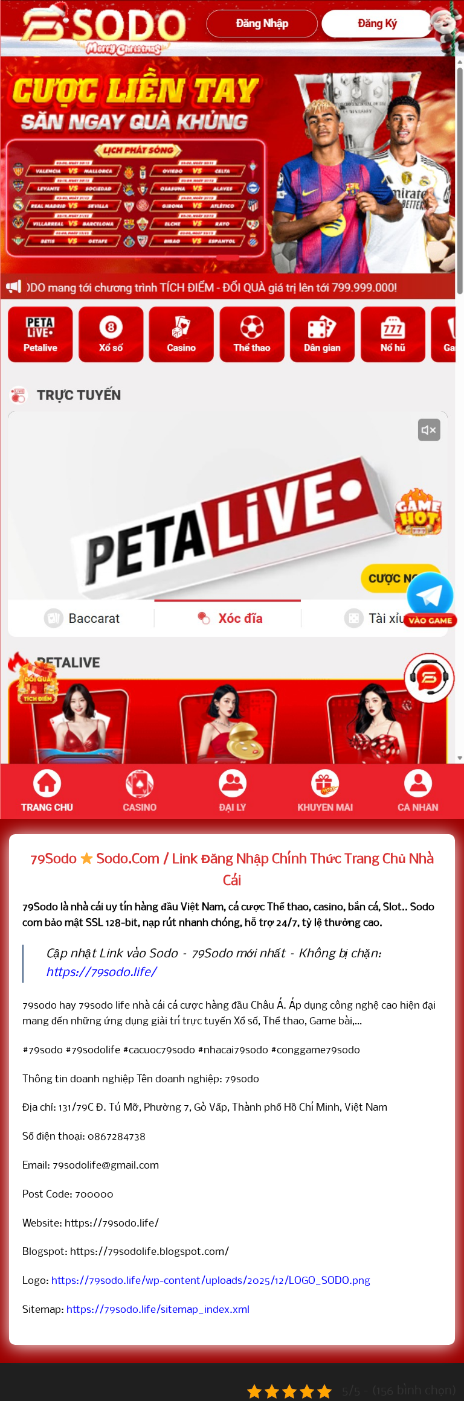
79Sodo (53, 859)
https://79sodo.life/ (101, 972)
